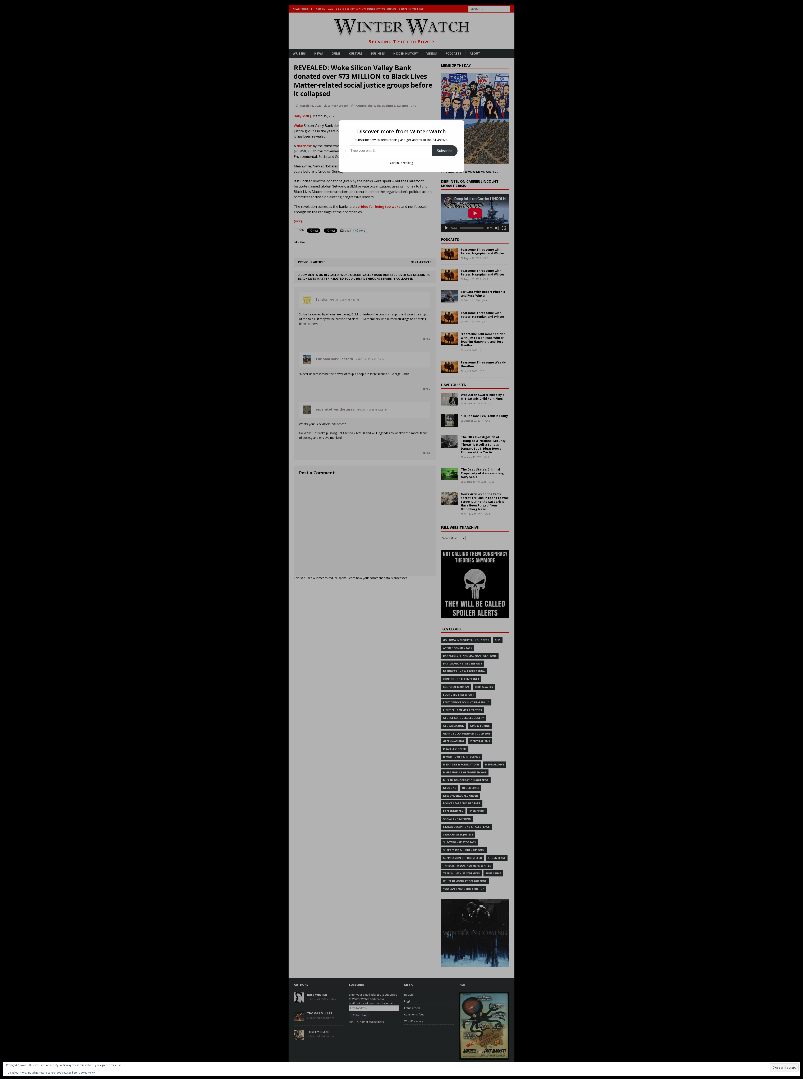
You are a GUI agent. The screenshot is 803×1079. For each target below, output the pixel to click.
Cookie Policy (87, 1072)
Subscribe (445, 150)
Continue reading (401, 163)
